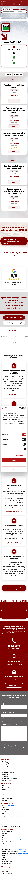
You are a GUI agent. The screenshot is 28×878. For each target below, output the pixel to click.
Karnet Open (6, 766)
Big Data (4, 794)
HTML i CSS (5, 818)
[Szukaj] (19, 9)
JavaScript (5, 812)
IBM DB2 (4, 800)
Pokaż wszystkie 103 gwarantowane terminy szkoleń (11, 241)
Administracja (18, 74)
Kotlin (4, 822)
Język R (4, 816)
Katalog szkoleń (7, 764)
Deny (14, 469)
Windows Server (6, 844)
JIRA (3, 857)
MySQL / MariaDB (7, 798)
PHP (3, 814)
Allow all (14, 460)
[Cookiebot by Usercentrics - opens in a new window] (19, 408)
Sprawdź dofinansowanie (13, 511)
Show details (19, 455)
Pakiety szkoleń (6, 774)
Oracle (9, 786)
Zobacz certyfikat (13, 542)
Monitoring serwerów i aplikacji (11, 838)
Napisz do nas (14, 685)
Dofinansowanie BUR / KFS (9, 778)
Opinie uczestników (7, 768)
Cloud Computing (7, 842)
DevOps (4, 833)
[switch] (24, 439)
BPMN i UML (5, 855)
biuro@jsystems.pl (14, 676)
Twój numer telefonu (7, 712)
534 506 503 (14, 662)
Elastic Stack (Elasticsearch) (10, 792)
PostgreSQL (5, 788)
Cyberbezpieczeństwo (13, 840)
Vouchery (5, 776)
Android (4, 820)
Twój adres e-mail (6, 704)
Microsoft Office (7, 861)
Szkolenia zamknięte (8, 772)
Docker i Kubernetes (8, 831)
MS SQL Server (6, 790)
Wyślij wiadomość (14, 746)
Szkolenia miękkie (11, 864)
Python (9, 805)
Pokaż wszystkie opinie (14, 317)
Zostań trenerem (7, 780)
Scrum (4, 859)
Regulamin (5, 871)
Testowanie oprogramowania (10, 824)
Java (3, 807)
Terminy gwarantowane (9, 762)
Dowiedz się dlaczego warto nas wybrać (14, 588)
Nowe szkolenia (6, 770)
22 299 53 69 (14, 646)
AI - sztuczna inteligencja (14, 849)
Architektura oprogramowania (11, 826)
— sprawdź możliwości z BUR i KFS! (14, 1)
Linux (3, 835)
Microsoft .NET (6, 809)
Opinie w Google (16, 323)
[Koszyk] (22, 9)
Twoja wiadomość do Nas (9, 724)
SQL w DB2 (8, 74)
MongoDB (5, 796)
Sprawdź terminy (13, 394)
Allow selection (14, 464)
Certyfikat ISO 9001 (7, 873)
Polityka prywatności (8, 869)
